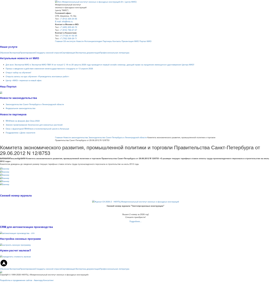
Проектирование (27, 52)
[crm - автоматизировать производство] (17, 232)
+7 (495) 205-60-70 (68, 27)
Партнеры (107, 41)
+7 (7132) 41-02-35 (68, 35)
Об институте (69, 41)
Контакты (116, 41)
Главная (59, 41)
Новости (80, 41)
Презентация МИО (130, 41)
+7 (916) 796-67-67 (68, 29)
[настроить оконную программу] (15, 244)
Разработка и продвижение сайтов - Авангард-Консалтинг (27, 280)
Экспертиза (14, 52)
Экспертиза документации (87, 52)
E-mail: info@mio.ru (64, 21)
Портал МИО (145, 41)
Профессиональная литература (114, 52)
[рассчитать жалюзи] (15, 256)
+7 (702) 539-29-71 (68, 38)
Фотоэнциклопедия (93, 41)
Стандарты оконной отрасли (48, 52)
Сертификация (68, 52)
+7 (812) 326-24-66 (68, 18)
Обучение (4, 52)
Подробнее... (135, 221)
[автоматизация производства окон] (0, 187)
